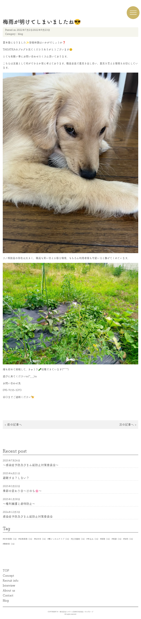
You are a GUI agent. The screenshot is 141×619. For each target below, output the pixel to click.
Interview (9, 585)
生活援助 (78, 539)
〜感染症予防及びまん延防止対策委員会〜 (31, 465)
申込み (93, 539)
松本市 (40, 539)
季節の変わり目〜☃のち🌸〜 (22, 490)
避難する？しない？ (16, 477)
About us (9, 590)
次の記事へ (126, 424)
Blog (6, 600)
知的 (128, 539)
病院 (105, 539)
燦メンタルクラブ (59, 539)
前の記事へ (14, 424)
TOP (6, 570)
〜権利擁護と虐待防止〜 (19, 503)
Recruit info (10, 580)
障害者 (9, 544)
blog (20, 34)
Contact (8, 595)
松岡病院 (25, 539)
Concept (8, 575)
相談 (117, 539)
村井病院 (10, 539)
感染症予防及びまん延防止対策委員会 (28, 516)
